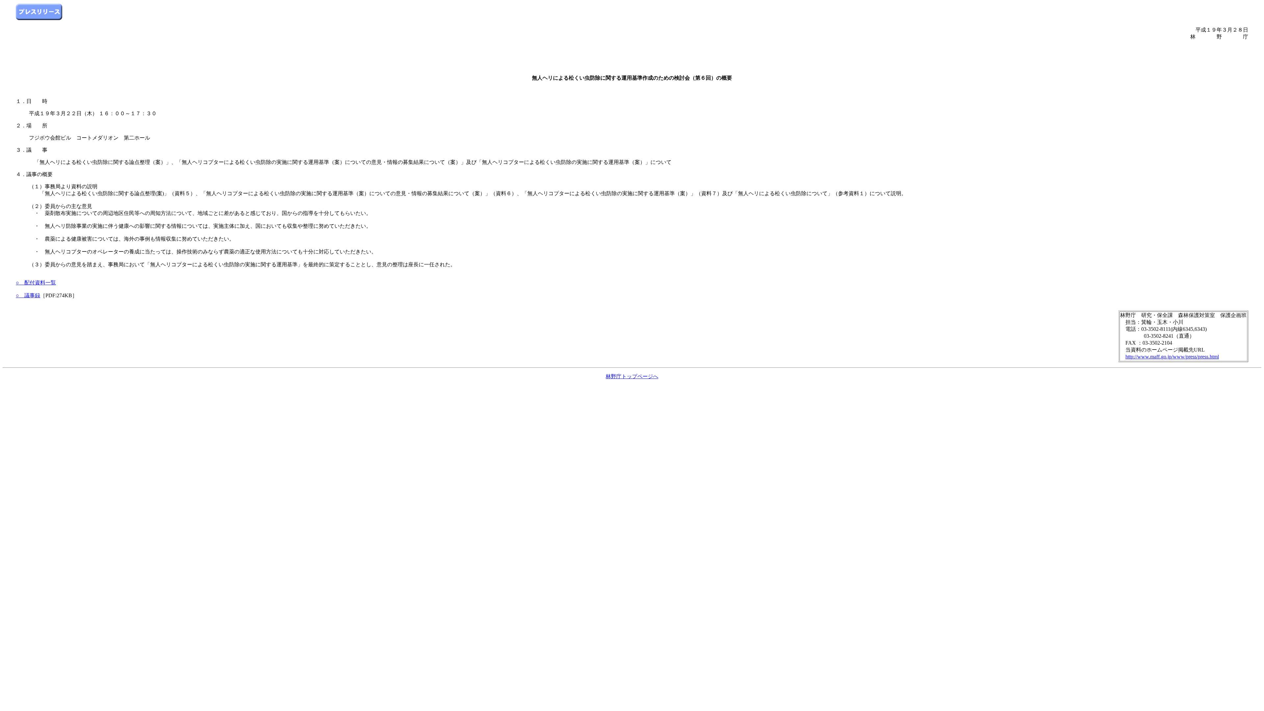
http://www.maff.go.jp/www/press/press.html (1172, 356)
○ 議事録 (28, 295)
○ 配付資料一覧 (36, 282)
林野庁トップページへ (632, 376)
